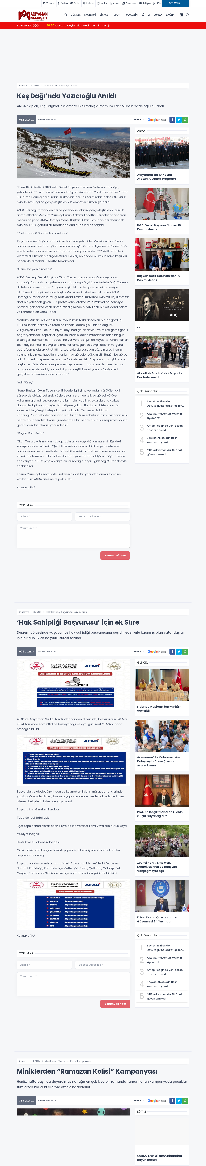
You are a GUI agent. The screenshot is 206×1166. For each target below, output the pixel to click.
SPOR (116, 15)
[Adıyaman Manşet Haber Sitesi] (33, 14)
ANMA (36, 85)
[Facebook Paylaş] (172, 120)
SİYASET (105, 15)
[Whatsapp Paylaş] (185, 120)
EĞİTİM (145, 15)
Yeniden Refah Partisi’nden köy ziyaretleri (85, 25)
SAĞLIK (170, 15)
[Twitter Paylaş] (179, 120)
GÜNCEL (75, 15)
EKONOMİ (90, 15)
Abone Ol (138, 119)
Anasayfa (24, 85)
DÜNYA (158, 15)
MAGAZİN (132, 15)
